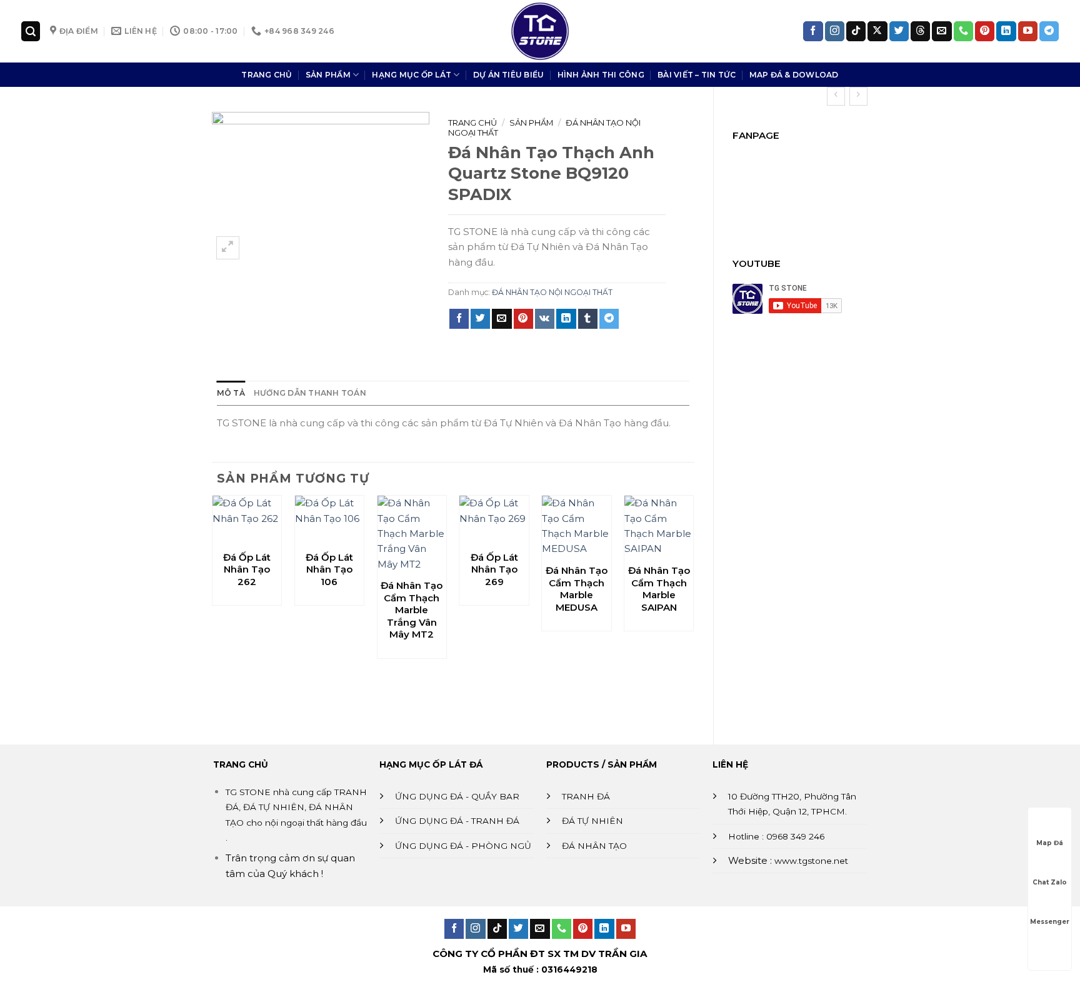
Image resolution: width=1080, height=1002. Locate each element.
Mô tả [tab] (231, 393)
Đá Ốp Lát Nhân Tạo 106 (329, 569)
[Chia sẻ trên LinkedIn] (566, 319)
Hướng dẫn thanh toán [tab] (310, 393)
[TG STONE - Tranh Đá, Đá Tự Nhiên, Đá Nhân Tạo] (540, 31)
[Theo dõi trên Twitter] (899, 31)
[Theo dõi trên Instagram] (834, 31)
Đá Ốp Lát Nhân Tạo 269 (494, 569)
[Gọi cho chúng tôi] (963, 31)
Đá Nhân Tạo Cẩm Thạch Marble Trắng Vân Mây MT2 (411, 609)
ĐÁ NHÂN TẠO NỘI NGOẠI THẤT (552, 292)
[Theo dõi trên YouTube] (1028, 31)
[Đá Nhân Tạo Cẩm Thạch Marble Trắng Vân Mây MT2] (412, 534)
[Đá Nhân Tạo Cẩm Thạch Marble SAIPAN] (658, 526)
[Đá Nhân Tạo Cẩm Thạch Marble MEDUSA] (576, 526)
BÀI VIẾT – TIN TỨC (697, 74)
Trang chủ (472, 123)
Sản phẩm (531, 123)
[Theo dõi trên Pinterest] (984, 31)
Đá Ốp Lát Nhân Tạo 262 (247, 569)
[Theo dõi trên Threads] (920, 31)
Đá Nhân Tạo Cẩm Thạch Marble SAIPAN (659, 588)
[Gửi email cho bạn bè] (501, 319)
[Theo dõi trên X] (877, 31)
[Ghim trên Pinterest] (523, 319)
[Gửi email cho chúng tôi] (941, 31)
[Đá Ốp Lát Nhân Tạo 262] (246, 519)
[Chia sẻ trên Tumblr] (588, 319)
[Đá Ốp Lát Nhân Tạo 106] (329, 519)
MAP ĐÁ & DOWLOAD (794, 74)
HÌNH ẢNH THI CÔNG (601, 74)
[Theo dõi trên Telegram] (1049, 31)
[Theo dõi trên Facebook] (812, 31)
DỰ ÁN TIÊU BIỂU (508, 74)
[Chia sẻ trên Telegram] (609, 319)
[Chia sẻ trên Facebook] (459, 319)
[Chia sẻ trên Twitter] (480, 319)
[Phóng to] (227, 247)
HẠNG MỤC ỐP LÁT (411, 74)
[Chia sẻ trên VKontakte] (544, 319)
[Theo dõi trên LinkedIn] (1006, 31)
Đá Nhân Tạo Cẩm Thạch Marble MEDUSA (577, 588)
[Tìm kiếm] (30, 31)
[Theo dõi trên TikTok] (856, 31)
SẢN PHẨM (328, 74)
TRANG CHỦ (266, 74)
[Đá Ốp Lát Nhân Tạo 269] (493, 519)
